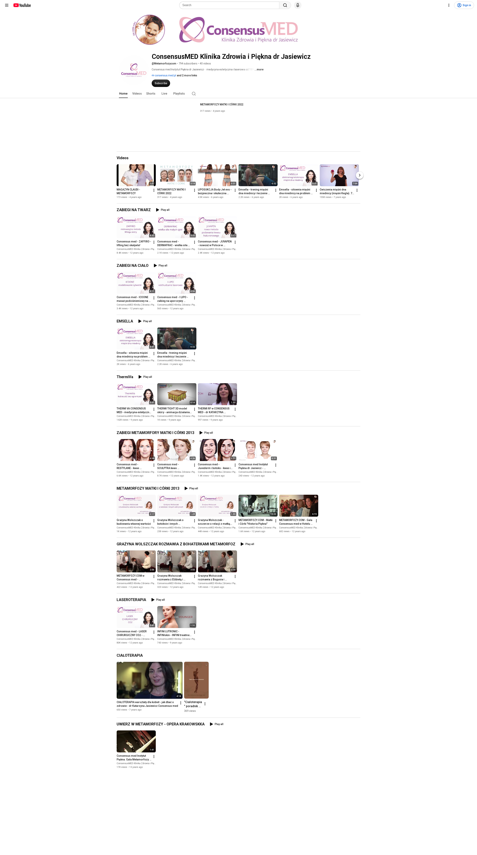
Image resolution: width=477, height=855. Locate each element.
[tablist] (238, 93)
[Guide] (6, 5)
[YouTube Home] (21, 5)
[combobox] (230, 5)
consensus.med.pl (165, 75)
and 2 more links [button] (187, 75)
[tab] (123, 93)
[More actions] (154, 190)
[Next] (359, 175)
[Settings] (449, 5)
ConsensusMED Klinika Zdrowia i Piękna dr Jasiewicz (144, 249)
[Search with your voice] (297, 5)
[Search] (285, 5)
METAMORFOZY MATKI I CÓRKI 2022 (221, 104)
